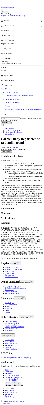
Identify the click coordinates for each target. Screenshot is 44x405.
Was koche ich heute (11, 328)
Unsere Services (10, 273)
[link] (24, 94)
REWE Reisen (9, 340)
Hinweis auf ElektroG (12, 381)
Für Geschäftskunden (12, 293)
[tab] (22, 208)
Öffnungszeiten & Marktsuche (14, 327)
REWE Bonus (9, 271)
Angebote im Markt (11, 267)
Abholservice (9, 290)
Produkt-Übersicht (11, 292)
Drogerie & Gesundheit (12, 130)
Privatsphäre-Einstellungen (13, 377)
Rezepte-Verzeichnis (11, 325)
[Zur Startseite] (8, 4)
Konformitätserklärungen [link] (13, 383)
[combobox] (10, 118)
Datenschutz (9, 372)
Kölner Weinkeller (11, 349)
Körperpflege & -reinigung (13, 132)
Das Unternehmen (11, 305)
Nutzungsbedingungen (12, 375)
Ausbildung (8, 308)
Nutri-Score (8, 330)
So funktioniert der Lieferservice (15, 288)
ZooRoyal (8, 347)
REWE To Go (9, 341)
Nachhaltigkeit (9, 303)
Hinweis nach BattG (11, 379)
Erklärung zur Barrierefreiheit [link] (14, 385)
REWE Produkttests (11, 277)
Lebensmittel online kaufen (13, 286)
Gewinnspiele (9, 275)
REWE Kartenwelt (11, 343)
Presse (7, 310)
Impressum (8, 373)
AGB (6, 370)
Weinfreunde (9, 345)
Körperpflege (9, 134)
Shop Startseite (10, 128)
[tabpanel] (22, 241)
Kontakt (7, 312)
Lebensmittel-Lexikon (12, 323)
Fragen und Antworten (12, 321)
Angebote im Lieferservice (13, 269)
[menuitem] (22, 20)
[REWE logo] (4, 89)
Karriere (7, 306)
